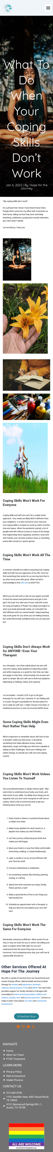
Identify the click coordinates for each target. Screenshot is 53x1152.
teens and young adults (24, 994)
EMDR (34, 988)
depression (27, 984)
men (18, 997)
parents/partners (32, 997)
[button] (48, 7)
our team (29, 1001)
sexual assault (15, 988)
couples (12, 997)
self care (24, 583)
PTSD (25, 988)
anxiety (15, 984)
